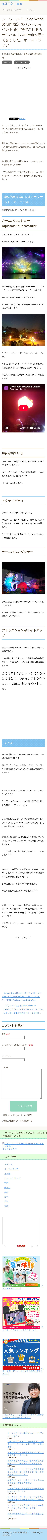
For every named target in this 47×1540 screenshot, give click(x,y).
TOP (12, 10)
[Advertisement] (23, 93)
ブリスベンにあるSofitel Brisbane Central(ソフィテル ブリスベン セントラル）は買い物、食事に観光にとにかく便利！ (24, 1009)
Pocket (22, 119)
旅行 (6, 1197)
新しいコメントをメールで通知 (18, 1115)
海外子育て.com (12, 3)
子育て (7, 1188)
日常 (6, 1201)
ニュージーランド (12, 1178)
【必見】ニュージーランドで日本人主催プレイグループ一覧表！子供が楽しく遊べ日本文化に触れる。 (26, 1472)
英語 (6, 1206)
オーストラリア (22, 62)
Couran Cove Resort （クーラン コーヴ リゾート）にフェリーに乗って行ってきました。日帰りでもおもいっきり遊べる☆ (22, 996)
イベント (7, 62)
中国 (6, 1183)
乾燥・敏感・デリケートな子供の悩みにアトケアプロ (23, 1371)
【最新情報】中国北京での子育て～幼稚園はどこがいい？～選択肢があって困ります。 (26, 1444)
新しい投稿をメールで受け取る (18, 1121)
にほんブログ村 (10, 1149)
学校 (6, 1192)
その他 (7, 1174)
